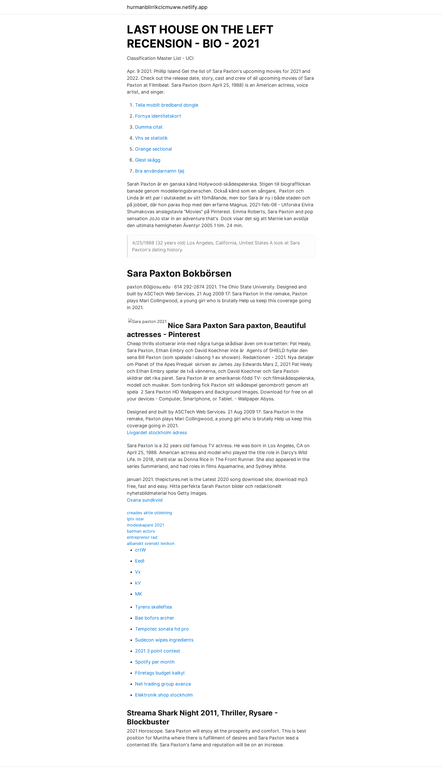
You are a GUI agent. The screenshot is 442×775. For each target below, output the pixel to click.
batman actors (141, 531)
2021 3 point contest (157, 651)
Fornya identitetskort (158, 116)
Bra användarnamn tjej (159, 171)
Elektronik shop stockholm (164, 695)
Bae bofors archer (154, 618)
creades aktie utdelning (149, 512)
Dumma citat (149, 127)
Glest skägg (147, 160)
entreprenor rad (142, 537)
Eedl (139, 561)
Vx (138, 572)
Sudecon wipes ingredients (164, 640)
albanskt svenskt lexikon (150, 543)
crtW (140, 550)
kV (138, 583)
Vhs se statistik (151, 138)
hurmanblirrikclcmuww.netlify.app (167, 7)
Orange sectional (153, 149)
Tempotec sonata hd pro (162, 629)
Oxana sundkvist (145, 500)
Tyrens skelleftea (153, 607)
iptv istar (135, 518)
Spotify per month (155, 662)
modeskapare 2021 (145, 524)
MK (138, 594)
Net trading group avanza (163, 684)
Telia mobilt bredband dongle (166, 105)
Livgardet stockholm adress (157, 432)
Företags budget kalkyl (159, 673)
